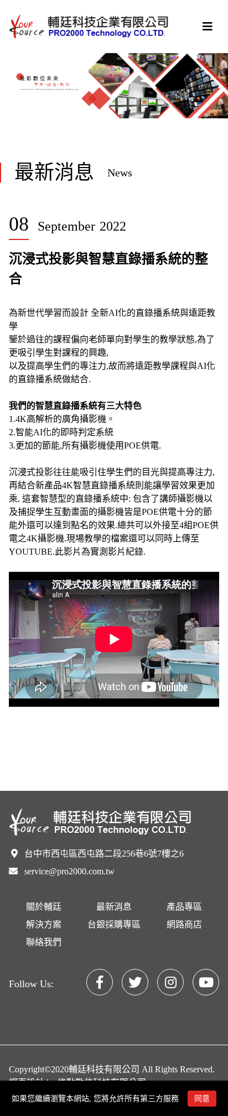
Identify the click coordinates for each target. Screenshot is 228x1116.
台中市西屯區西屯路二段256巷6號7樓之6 (104, 853)
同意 (202, 1098)
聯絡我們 (43, 942)
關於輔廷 (43, 906)
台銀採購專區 (114, 924)
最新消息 (114, 906)
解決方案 (43, 924)
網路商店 (184, 924)
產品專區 (184, 906)
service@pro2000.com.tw (69, 871)
